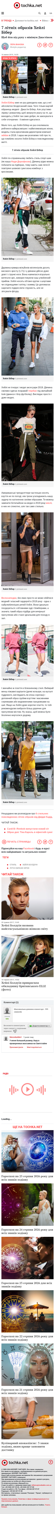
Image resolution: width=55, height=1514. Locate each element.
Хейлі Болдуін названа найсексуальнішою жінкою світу (24, 927)
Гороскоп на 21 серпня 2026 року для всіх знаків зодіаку (27, 1391)
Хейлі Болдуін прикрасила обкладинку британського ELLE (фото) (23, 986)
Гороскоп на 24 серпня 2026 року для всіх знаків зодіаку (27, 1231)
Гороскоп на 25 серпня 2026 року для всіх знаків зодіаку (27, 1177)
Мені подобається (34, 1047)
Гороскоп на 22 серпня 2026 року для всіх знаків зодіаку (27, 1338)
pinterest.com (22, 259)
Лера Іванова (17, 44)
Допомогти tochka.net (27, 20)
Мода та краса (9, 58)
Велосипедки (8, 598)
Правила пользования (9, 1499)
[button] (45, 13)
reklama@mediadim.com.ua (41, 1485)
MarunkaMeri (16, 1037)
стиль (13, 865)
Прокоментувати (16, 1047)
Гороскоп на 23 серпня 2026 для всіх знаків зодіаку (26, 1284)
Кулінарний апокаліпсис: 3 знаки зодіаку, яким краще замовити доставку (25, 1446)
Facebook (28, 848)
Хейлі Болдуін (30, 865)
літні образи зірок (19, 868)
